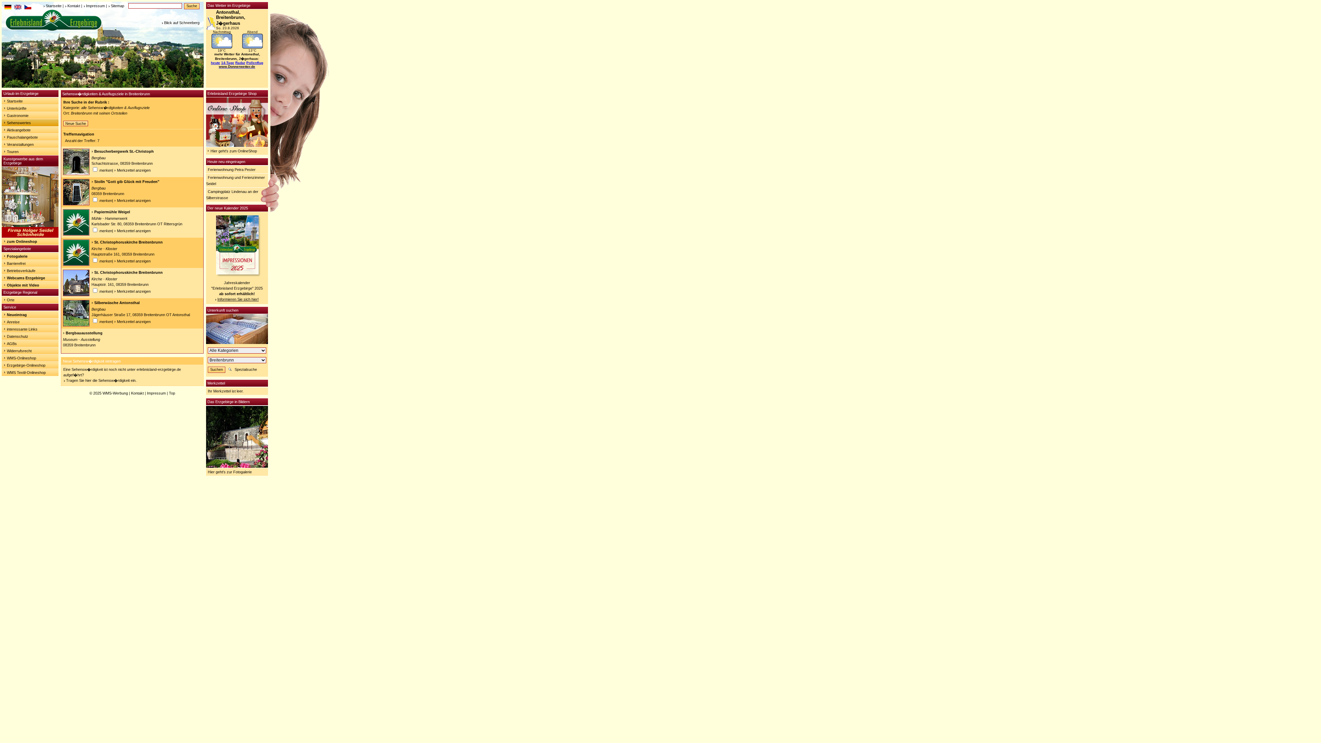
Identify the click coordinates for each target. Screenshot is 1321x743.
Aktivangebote (19, 130)
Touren (13, 152)
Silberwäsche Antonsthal (117, 303)
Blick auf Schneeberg (182, 23)
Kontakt (73, 6)
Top (172, 393)
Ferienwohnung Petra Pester (232, 170)
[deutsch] (7, 8)
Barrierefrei (16, 263)
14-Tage (227, 63)
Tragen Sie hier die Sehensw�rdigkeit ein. (101, 380)
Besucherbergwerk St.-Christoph (124, 151)
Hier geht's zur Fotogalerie (230, 472)
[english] (17, 8)
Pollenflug (254, 63)
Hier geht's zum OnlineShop (234, 151)
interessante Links (22, 329)
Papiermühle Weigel (112, 212)
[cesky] (27, 8)
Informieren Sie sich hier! (238, 299)
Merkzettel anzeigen (134, 170)
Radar (240, 63)
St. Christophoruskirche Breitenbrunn (128, 242)
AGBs (12, 344)
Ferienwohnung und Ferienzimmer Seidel (235, 180)
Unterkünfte (16, 108)
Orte (10, 300)
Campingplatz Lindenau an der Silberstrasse (232, 195)
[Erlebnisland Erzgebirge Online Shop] (237, 145)
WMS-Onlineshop (21, 358)
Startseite (54, 6)
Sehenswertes (19, 123)
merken (105, 170)
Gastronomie (18, 116)
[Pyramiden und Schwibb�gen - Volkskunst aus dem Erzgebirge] (30, 236)
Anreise (13, 322)
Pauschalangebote (22, 137)
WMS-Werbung (115, 393)
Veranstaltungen (20, 144)
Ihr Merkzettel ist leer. (226, 391)
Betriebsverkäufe (21, 271)
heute (215, 63)
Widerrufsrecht (19, 351)
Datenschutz (17, 336)
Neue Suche (75, 123)
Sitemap (117, 6)
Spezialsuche (246, 369)
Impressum (95, 6)
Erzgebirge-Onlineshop (26, 365)
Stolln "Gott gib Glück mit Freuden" (126, 182)
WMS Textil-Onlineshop (26, 372)
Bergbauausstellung (84, 333)
